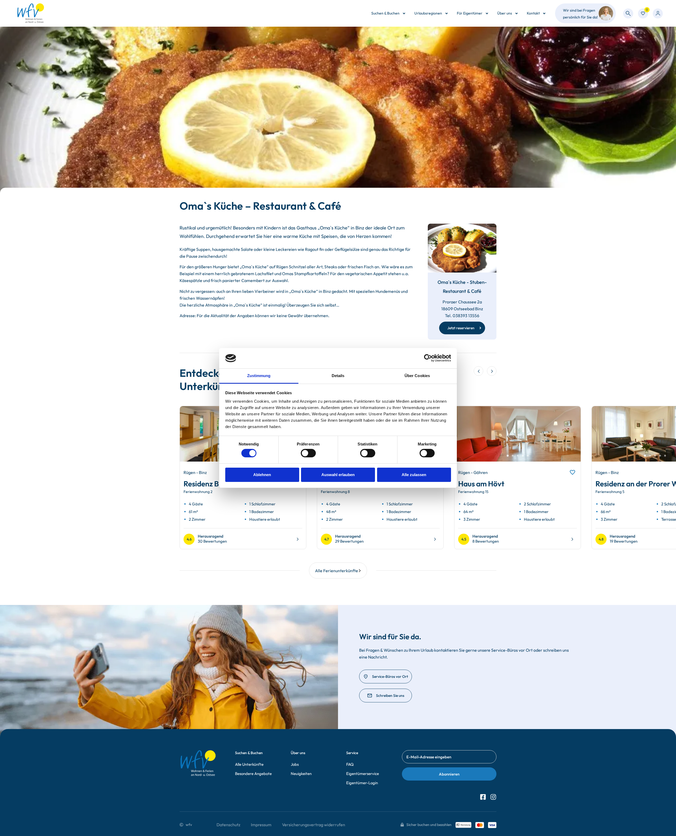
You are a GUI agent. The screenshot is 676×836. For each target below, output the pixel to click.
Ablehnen (262, 474)
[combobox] (628, 13)
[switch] (308, 453)
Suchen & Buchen (385, 13)
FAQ (350, 764)
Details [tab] (338, 375)
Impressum (261, 824)
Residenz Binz (206, 483)
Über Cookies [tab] (417, 375)
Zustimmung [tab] (259, 375)
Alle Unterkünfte (249, 764)
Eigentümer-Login (362, 782)
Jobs (295, 764)
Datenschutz (228, 824)
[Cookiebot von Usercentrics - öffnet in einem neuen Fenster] (428, 358)
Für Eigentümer (469, 13)
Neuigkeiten (301, 773)
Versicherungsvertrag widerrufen (313, 824)
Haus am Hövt (481, 483)
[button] (478, 371)
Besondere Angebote (253, 773)
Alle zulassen (414, 474)
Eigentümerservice (362, 773)
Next (570, 438)
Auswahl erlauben (338, 474)
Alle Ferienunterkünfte (336, 570)
